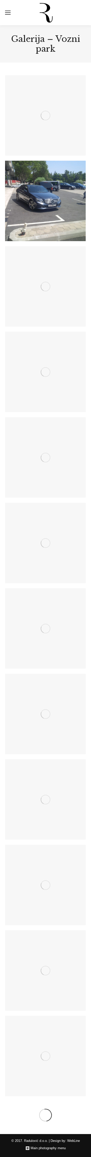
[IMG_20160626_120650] (45, 115)
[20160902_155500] (45, 543)
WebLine (73, 1141)
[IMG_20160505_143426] (45, 457)
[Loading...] (45, 1115)
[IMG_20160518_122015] (45, 372)
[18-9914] (45, 970)
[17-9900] (45, 1056)
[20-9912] (45, 799)
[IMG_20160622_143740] (45, 201)
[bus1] (45, 714)
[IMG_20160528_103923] (45, 286)
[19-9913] (45, 885)
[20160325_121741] (45, 628)
